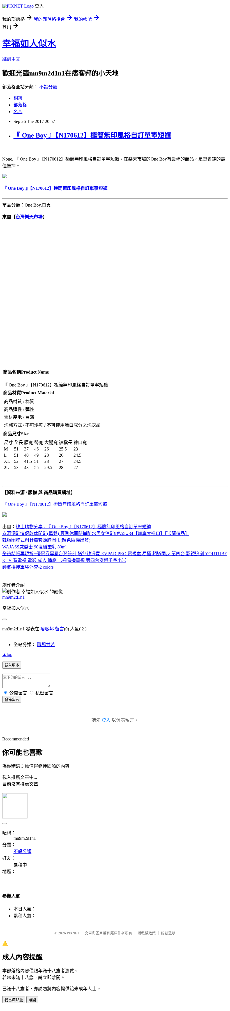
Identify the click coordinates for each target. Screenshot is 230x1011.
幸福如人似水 (29, 43)
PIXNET (73, 933)
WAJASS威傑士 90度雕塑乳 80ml (34, 547)
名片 (17, 111)
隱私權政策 (146, 933)
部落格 (20, 104)
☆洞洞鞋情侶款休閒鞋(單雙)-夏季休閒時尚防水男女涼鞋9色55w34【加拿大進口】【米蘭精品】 (95, 533)
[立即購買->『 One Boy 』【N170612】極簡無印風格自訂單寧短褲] (4, 176)
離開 (32, 1000)
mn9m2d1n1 (13, 597)
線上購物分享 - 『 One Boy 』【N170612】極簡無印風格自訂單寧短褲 (83, 526)
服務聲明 (168, 933)
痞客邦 (47, 628)
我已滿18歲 (13, 1000)
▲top (7, 654)
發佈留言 (11, 699)
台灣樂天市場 (29, 216)
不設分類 (48, 86)
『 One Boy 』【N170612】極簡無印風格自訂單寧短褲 (92, 135)
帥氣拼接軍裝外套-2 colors (28, 567)
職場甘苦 (46, 644)
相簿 (17, 98)
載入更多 (11, 665)
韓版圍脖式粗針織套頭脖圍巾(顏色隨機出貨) (46, 540)
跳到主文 (11, 59)
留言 (59, 628)
